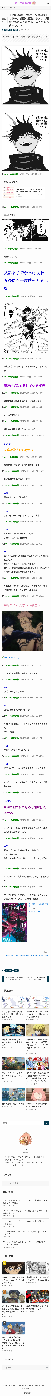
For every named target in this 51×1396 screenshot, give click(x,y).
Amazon (39, 911)
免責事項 (45, 1385)
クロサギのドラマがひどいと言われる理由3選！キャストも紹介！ (25, 1223)
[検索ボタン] (48, 3)
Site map (12, 1385)
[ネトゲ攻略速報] (25, 3)
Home (5, 1385)
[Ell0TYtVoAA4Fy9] (11, 658)
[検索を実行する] (46, 1123)
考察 (15, 30)
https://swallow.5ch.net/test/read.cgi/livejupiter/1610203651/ (27, 955)
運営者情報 (25, 1388)
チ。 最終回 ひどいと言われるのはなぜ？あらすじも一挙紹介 (25, 1234)
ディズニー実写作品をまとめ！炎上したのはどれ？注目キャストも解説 (25, 1244)
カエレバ (38, 908)
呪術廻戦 (8, 30)
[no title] (25, 170)
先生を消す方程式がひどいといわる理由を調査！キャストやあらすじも (25, 1202)
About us (37, 1385)
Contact (30, 1385)
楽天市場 (32, 911)
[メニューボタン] (3, 3)
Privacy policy (21, 1385)
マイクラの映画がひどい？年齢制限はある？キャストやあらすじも (25, 1213)
